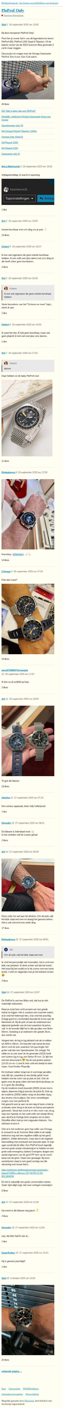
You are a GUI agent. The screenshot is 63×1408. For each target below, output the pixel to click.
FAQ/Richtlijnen (31, 1388)
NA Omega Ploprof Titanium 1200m (19, 131)
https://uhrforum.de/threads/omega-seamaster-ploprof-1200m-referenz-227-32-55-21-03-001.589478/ (25, 1173)
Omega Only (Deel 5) (12, 137)
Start (4, 1388)
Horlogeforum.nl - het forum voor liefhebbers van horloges (30, 3)
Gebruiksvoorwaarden (12, 1394)
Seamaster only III (11, 154)
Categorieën (14, 1388)
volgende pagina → (12, 1371)
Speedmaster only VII (12, 125)
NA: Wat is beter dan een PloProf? (18, 111)
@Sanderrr (18, 554)
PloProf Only (13, 10)
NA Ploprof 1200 (10, 142)
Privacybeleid (32, 1394)
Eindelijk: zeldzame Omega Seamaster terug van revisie (26, 118)
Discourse (29, 1401)
